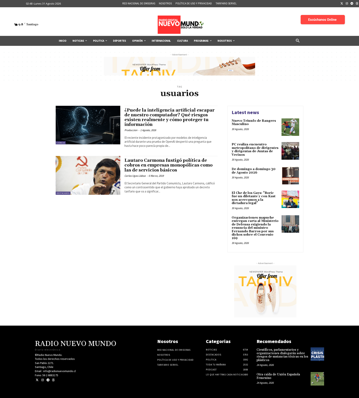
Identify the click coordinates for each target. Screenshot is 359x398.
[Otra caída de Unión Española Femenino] (317, 379)
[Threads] (53, 380)
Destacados (63, 193)
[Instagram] (347, 4)
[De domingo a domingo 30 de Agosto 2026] (290, 175)
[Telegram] (352, 4)
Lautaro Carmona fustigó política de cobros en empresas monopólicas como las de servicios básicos (168, 165)
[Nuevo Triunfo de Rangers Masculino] (290, 127)
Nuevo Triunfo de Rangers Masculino (254, 122)
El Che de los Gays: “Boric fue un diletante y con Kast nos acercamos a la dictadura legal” (253, 198)
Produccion (130, 130)
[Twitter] (342, 4)
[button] (298, 41)
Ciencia (61, 142)
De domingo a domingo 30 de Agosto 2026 (253, 171)
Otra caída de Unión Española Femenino (278, 376)
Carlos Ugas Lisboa (135, 176)
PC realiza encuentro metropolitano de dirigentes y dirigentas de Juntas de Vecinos (255, 149)
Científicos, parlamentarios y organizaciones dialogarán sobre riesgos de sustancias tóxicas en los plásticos (282, 355)
